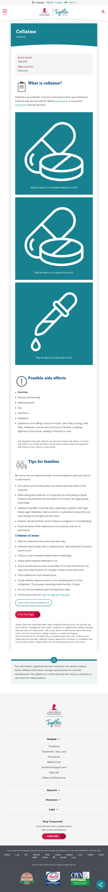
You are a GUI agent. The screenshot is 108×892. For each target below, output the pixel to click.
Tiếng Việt (36, 854)
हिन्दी (66, 2)
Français (59, 2)
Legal (52, 809)
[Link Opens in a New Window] (26, 879)
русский (63, 857)
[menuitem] (54, 835)
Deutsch (90, 854)
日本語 (34, 857)
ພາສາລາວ (69, 854)
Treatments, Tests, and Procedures (54, 754)
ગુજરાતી (101, 854)
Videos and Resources (54, 777)
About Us (52, 790)
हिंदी (54, 857)
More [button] (71, 2)
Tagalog (45, 857)
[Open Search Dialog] (103, 12)
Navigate (52, 739)
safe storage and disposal (55, 594)
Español (49, 2)
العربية (17, 854)
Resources (52, 800)
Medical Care (54, 762)
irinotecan (20, 104)
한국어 (47, 854)
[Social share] (100, 884)
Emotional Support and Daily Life (54, 770)
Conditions (54, 746)
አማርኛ (80, 854)
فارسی (73, 857)
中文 (26, 854)
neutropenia (61, 101)
